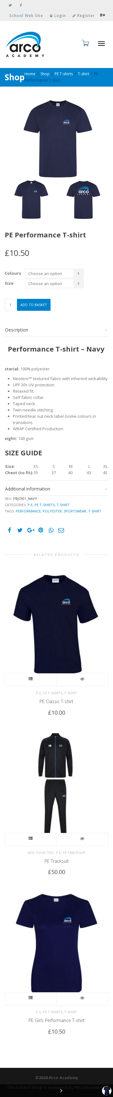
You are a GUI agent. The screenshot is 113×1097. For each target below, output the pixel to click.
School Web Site (26, 15)
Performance (28, 511)
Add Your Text (41, 852)
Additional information (27, 489)
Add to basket (33, 304)
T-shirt (83, 74)
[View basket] (85, 43)
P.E (30, 504)
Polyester (52, 511)
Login (59, 15)
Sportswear (75, 511)
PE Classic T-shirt (56, 701)
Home (29, 74)
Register (85, 15)
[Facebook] (21, 5)
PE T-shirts (64, 74)
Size (9, 283)
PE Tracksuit (74, 852)
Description (16, 330)
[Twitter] (10, 5)
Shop (45, 74)
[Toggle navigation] (101, 43)
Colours (13, 273)
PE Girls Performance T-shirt (57, 1020)
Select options (30, 680)
